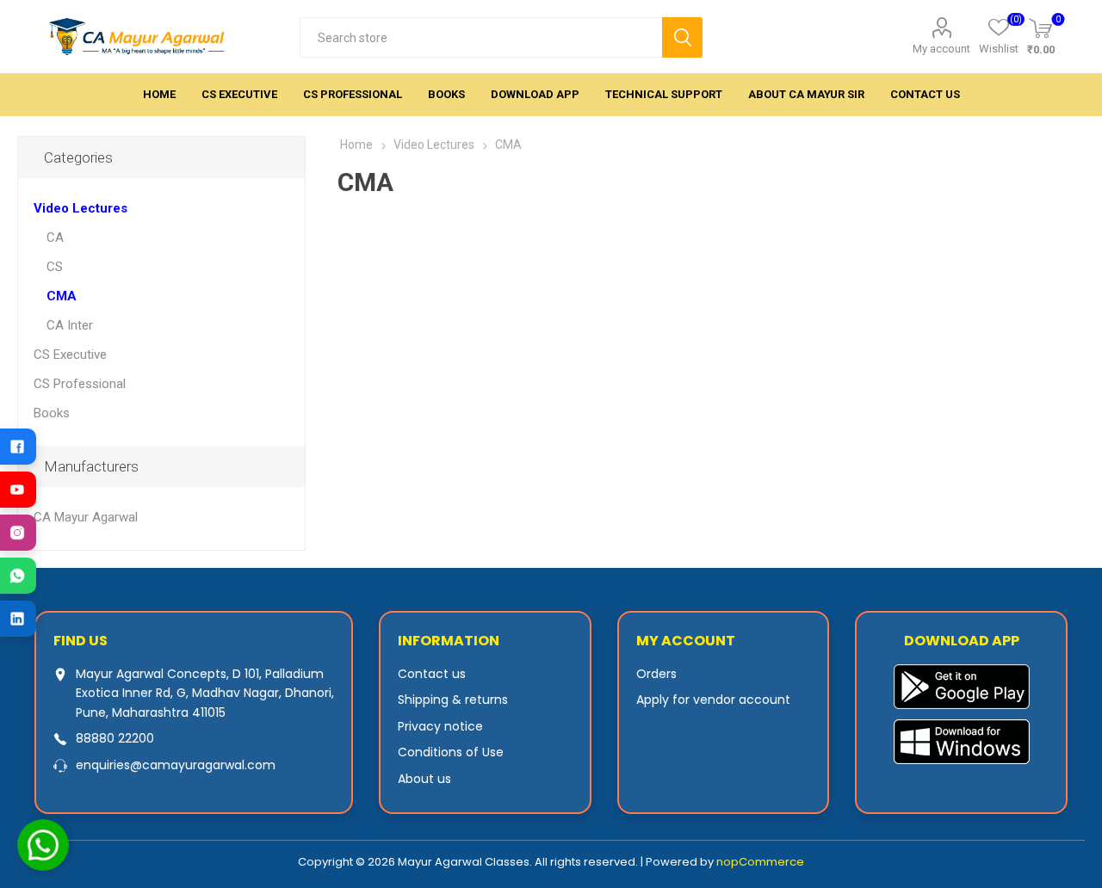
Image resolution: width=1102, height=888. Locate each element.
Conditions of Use (451, 752)
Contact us (432, 673)
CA (55, 237)
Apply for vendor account (713, 699)
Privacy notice (440, 726)
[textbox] (481, 37)
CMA (61, 296)
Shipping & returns (453, 699)
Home (356, 144)
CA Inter (69, 325)
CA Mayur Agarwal (86, 517)
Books (52, 413)
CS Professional (80, 384)
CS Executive (70, 354)
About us (424, 778)
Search (682, 37)
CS (54, 266)
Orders (656, 673)
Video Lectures (80, 208)
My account (941, 48)
